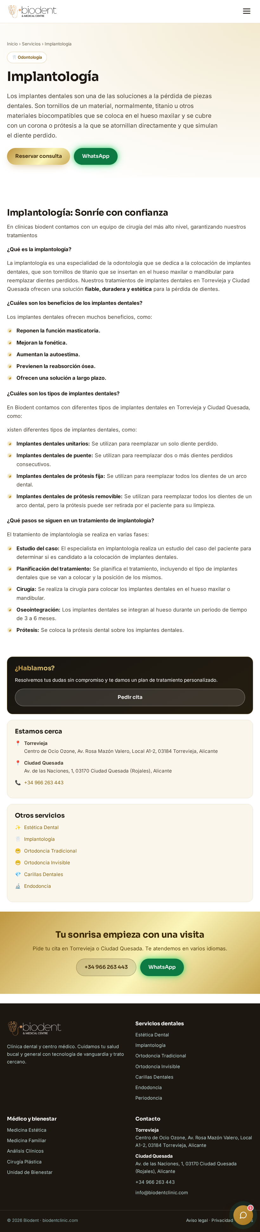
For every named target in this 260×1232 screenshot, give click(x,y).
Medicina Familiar (26, 1140)
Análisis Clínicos (25, 1151)
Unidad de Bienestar (30, 1172)
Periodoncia (148, 1098)
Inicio (12, 43)
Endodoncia (37, 886)
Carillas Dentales (43, 874)
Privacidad (222, 1220)
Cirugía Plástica (24, 1162)
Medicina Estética (26, 1130)
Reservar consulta (38, 156)
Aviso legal (197, 1220)
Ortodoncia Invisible (47, 863)
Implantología (39, 839)
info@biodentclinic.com (161, 1192)
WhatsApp (95, 156)
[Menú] (246, 11)
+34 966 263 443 (43, 783)
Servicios (31, 43)
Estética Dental (41, 827)
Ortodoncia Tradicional (50, 851)
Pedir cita (130, 697)
